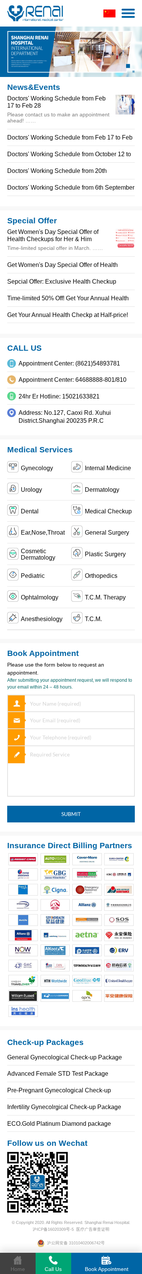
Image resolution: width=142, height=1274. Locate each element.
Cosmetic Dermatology (38, 554)
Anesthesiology (41, 618)
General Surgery (107, 532)
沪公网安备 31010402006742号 (75, 1243)
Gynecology (37, 467)
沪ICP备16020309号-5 (53, 1229)
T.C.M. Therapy (105, 597)
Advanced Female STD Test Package (57, 1073)
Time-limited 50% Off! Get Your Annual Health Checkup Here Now (68, 300)
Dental (30, 511)
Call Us (53, 1269)
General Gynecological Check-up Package (64, 1057)
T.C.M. (93, 618)
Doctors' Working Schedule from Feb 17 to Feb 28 (70, 140)
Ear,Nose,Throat (43, 532)
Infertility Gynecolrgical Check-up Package (64, 1106)
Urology (31, 489)
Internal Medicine (108, 467)
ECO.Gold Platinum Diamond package (59, 1123)
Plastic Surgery (105, 554)
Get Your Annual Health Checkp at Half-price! (67, 314)
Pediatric (33, 575)
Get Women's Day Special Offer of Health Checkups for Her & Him (52, 235)
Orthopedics (101, 575)
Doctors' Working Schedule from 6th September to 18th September (70, 190)
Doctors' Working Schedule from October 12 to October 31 (69, 156)
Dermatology (102, 489)
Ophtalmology (39, 597)
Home (18, 1269)
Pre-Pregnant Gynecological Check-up (59, 1090)
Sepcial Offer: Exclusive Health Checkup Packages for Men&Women (61, 284)
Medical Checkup (108, 511)
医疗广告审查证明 (92, 1229)
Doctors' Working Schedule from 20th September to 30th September (57, 173)
